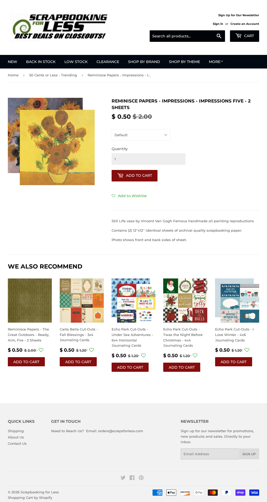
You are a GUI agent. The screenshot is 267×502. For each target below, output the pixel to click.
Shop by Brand (144, 61)
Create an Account (244, 24)
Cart (248, 35)
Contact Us (17, 443)
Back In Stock (41, 61)
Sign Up (249, 454)
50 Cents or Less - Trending (53, 75)
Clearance (107, 61)
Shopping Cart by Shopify (30, 497)
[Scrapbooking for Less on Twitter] (123, 478)
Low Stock (76, 61)
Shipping (16, 431)
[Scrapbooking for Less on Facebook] (132, 478)
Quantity (120, 148)
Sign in (218, 24)
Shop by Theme (184, 61)
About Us (16, 437)
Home (13, 75)
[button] (129, 195)
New (12, 61)
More (214, 61)
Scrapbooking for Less (40, 492)
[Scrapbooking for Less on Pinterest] (141, 478)
